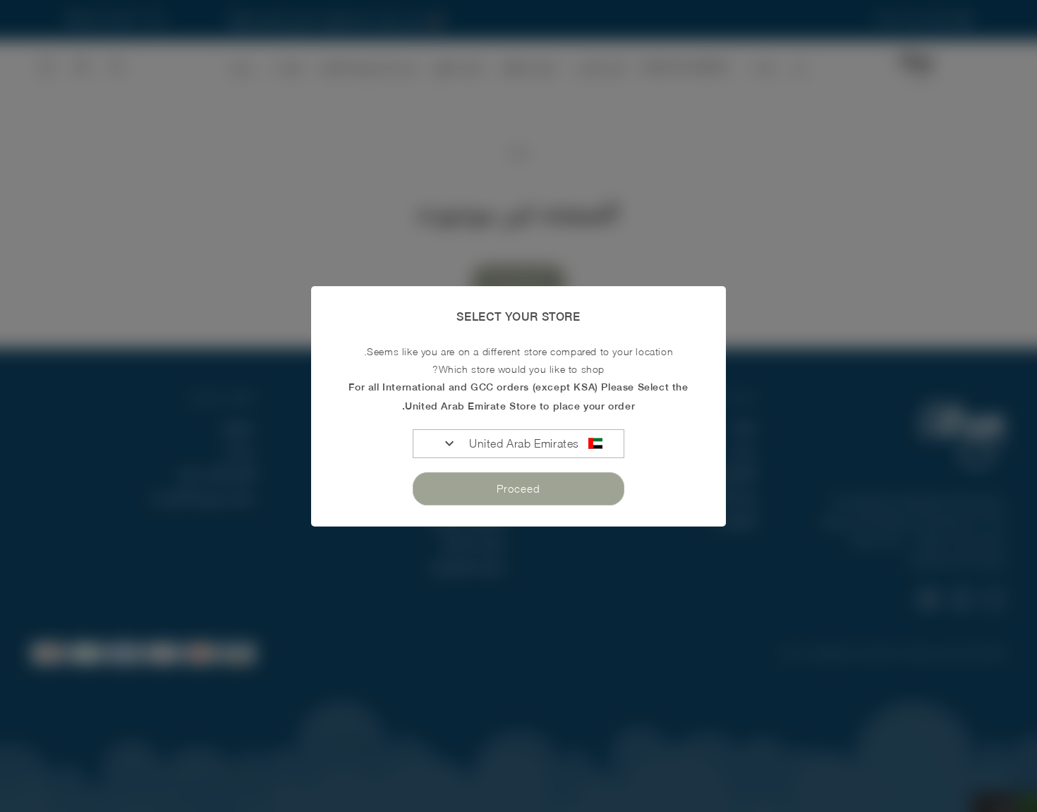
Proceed (518, 488)
